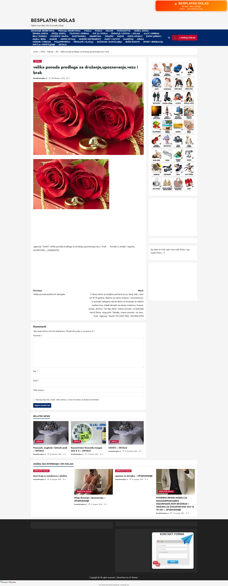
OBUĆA (140, 39)
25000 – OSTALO (117, 447)
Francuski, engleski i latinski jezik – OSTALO (50, 449)
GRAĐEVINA (95, 36)
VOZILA (87, 30)
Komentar (37, 335)
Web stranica (38, 390)
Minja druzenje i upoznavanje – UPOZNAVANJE (90, 499)
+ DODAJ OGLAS (187, 37)
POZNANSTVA (124, 30)
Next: (116, 303)
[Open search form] (169, 37)
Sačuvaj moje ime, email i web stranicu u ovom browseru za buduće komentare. (67, 399)
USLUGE (109, 30)
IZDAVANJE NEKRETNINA (43, 30)
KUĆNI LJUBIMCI (153, 36)
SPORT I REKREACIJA (153, 41)
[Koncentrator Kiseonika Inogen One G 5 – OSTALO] (88, 433)
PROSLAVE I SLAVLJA (83, 41)
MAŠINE (53, 39)
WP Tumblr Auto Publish (106, 585)
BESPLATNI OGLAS (53, 20)
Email (36, 380)
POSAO (98, 30)
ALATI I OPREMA (151, 33)
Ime (35, 371)
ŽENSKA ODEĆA (40, 33)
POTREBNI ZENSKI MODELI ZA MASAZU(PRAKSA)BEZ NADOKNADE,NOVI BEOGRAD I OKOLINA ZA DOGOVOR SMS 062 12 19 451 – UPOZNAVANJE (175, 503)
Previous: (49, 292)
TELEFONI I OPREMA (79, 33)
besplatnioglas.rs (40, 78)
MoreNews (121, 577)
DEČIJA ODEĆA (59, 33)
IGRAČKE (109, 36)
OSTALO (63, 44)
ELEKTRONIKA (79, 36)
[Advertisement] (71, 7)
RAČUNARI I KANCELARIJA (109, 41)
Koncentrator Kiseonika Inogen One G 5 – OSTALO (86, 449)
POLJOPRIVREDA (62, 41)
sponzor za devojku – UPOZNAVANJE (134, 475)
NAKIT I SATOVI (112, 39)
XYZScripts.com (124, 585)
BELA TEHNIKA (40, 36)
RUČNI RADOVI (133, 41)
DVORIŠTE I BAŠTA (59, 36)
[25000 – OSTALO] (126, 433)
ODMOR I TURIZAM (42, 41)
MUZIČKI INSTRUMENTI (90, 39)
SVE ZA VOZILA (100, 33)
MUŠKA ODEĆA (141, 30)
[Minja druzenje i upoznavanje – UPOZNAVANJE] (93, 482)
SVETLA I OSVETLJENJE (44, 44)
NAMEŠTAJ (128, 39)
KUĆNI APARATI (135, 36)
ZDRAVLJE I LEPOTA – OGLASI (125, 33)
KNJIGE (120, 36)
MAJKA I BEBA (39, 39)
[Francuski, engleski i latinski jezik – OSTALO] (51, 433)
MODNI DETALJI (68, 39)
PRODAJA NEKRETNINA (69, 30)
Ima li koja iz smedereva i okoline (50, 475)
